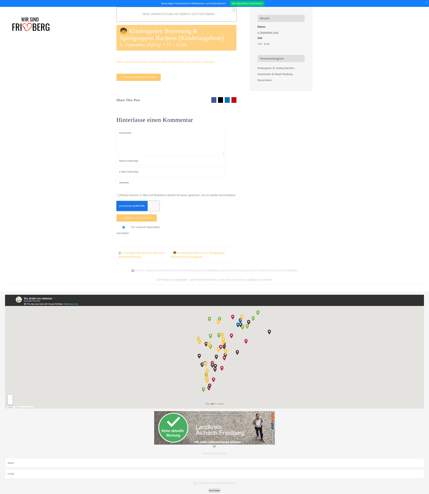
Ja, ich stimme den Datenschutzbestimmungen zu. (216, 483)
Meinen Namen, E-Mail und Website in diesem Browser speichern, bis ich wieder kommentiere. (178, 195)
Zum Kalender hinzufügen (138, 77)
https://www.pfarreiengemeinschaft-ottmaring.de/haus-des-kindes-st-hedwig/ (165, 61)
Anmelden (214, 490)
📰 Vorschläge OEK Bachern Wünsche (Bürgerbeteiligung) (141, 255)
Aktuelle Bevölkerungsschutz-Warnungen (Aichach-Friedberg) (260, 270)
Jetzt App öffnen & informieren (247, 3)
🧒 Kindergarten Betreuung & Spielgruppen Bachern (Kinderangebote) (198, 255)
